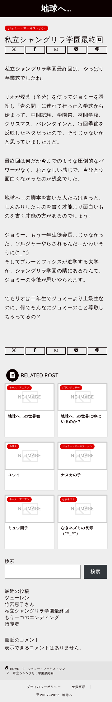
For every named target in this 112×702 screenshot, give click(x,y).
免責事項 (79, 687)
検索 (10, 561)
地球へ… (56, 8)
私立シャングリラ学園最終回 (37, 610)
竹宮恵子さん (20, 604)
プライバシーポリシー (44, 687)
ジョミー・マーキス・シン (26, 28)
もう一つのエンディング (32, 617)
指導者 (12, 623)
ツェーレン (17, 597)
